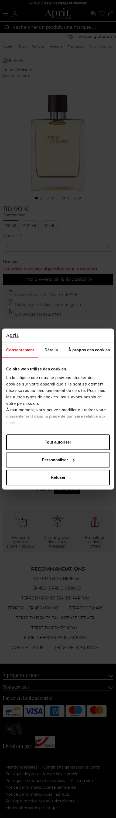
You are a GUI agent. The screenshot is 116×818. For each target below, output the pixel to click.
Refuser (58, 477)
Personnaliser (55, 460)
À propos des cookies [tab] (89, 350)
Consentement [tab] (20, 350)
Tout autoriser (58, 442)
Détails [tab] (51, 350)
